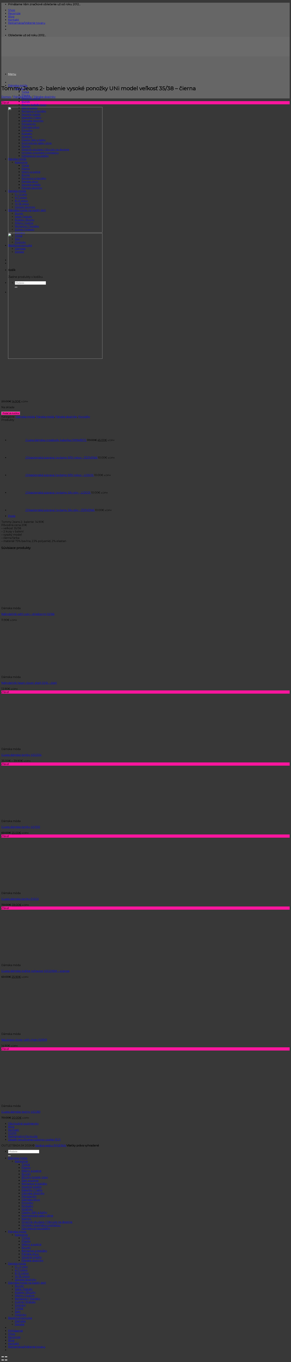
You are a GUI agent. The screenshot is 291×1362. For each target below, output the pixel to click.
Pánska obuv (30, 1254)
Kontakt (13, 19)
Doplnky (20, 1314)
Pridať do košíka (11, 413)
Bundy (26, 101)
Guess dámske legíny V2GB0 (20, 1111)
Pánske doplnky (45, 96)
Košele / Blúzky (25, 1292)
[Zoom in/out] (6, 1356)
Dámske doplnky (33, 1193)
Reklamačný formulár (23, 1136)
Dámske (20, 1321)
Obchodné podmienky (23, 1123)
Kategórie (21, 1161)
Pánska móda (22, 96)
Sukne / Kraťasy (25, 1302)
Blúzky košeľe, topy (34, 104)
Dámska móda (25, 416)
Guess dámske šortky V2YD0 (20, 827)
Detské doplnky (25, 1279)
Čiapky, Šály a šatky (34, 1212)
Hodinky (27, 1209)
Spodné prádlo (32, 1187)
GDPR (12, 1133)
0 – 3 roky (21, 1266)
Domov (6, 96)
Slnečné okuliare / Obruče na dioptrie (47, 1222)
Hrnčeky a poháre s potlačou (41, 1225)
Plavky (26, 1167)
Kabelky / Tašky (32, 1190)
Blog (11, 16)
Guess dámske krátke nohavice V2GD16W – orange (35, 971)
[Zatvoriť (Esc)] (2, 1356)
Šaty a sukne (30, 1180)
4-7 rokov (21, 1270)
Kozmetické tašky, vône (37, 1215)
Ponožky (84, 416)
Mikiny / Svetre (25, 1295)
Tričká (25, 92)
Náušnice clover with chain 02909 (24, 1039)
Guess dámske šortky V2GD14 (21, 755)
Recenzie (14, 13)
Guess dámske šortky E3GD (20, 899)
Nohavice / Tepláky (27, 1298)
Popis (11, 516)
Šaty (18, 1311)
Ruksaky (27, 1206)
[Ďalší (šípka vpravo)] (6, 1359)
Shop (11, 10)
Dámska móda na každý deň (27, 1282)
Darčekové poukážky (36, 1228)
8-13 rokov (22, 1273)
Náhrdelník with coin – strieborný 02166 (27, 614)
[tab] (149, 516)
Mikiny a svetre (31, 1171)
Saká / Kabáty (24, 1289)
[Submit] (9, 1155)
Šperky (26, 1218)
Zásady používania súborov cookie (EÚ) (34, 1139)
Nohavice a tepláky (34, 1183)
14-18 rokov (22, 1276)
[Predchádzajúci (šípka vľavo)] (2, 1359)
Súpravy (20, 1305)
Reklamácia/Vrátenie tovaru (26, 23)
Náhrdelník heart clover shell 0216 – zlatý (29, 683)
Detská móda (17, 1263)
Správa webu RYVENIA (51, 1145)
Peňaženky (29, 1196)
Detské (19, 1324)
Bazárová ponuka (20, 1318)
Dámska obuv (31, 1199)
